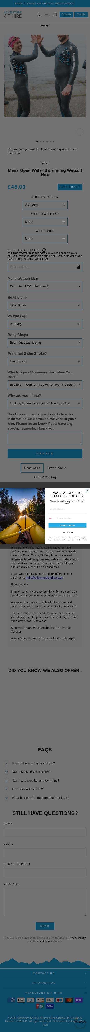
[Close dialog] (87, 490)
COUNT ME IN (67, 525)
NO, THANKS (67, 532)
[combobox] (51, 518)
